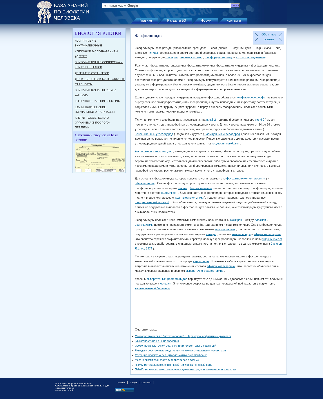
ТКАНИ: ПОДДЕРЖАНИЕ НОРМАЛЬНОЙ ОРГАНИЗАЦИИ (95, 109)
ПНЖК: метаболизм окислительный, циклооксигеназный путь (173, 364)
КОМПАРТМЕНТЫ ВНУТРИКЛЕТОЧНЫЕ (88, 43)
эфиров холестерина (221, 266)
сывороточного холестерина (204, 270)
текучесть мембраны (225, 143)
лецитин (259, 178)
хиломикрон (169, 192)
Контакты (234, 20)
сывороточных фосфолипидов (167, 279)
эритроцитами (144, 224)
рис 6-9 (259, 119)
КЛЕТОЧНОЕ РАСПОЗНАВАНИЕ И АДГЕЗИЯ (96, 54)
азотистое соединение (250, 57)
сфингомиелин (144, 183)
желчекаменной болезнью (152, 288)
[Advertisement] (53, 94)
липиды (153, 52)
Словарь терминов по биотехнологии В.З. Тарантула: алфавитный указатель (183, 336)
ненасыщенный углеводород (154, 134)
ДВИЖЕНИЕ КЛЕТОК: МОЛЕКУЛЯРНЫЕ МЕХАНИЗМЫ (100, 82)
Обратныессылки (268, 37)
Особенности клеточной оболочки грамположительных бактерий (175, 345)
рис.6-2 (211, 119)
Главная (146, 20)
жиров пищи (201, 261)
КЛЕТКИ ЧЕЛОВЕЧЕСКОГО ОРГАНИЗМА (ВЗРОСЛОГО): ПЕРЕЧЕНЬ (92, 122)
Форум (206, 20)
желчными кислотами (189, 197)
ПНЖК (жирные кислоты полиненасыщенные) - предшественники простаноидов (185, 369)
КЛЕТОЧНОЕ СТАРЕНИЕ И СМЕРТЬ (97, 101)
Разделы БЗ (176, 20)
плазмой (260, 220)
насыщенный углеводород (222, 134)
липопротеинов (225, 229)
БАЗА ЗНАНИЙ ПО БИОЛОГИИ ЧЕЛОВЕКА (71, 12)
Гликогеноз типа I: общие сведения (157, 341)
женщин (165, 283)
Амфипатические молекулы (153, 151)
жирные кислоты (191, 57)
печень (182, 188)
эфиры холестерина (267, 234)
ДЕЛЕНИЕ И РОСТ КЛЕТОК (92, 73)
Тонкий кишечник (201, 188)
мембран (236, 220)
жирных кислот (272, 239)
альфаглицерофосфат (251, 97)
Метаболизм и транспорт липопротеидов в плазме (167, 360)
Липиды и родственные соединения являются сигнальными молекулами (180, 350)
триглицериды (241, 234)
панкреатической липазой (152, 202)
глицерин (171, 57)
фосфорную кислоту (218, 57)
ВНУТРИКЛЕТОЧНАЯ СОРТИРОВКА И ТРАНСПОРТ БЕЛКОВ (99, 65)
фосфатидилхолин (239, 178)
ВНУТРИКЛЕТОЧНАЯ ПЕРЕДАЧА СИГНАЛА (95, 92)
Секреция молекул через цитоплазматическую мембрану (171, 355)
